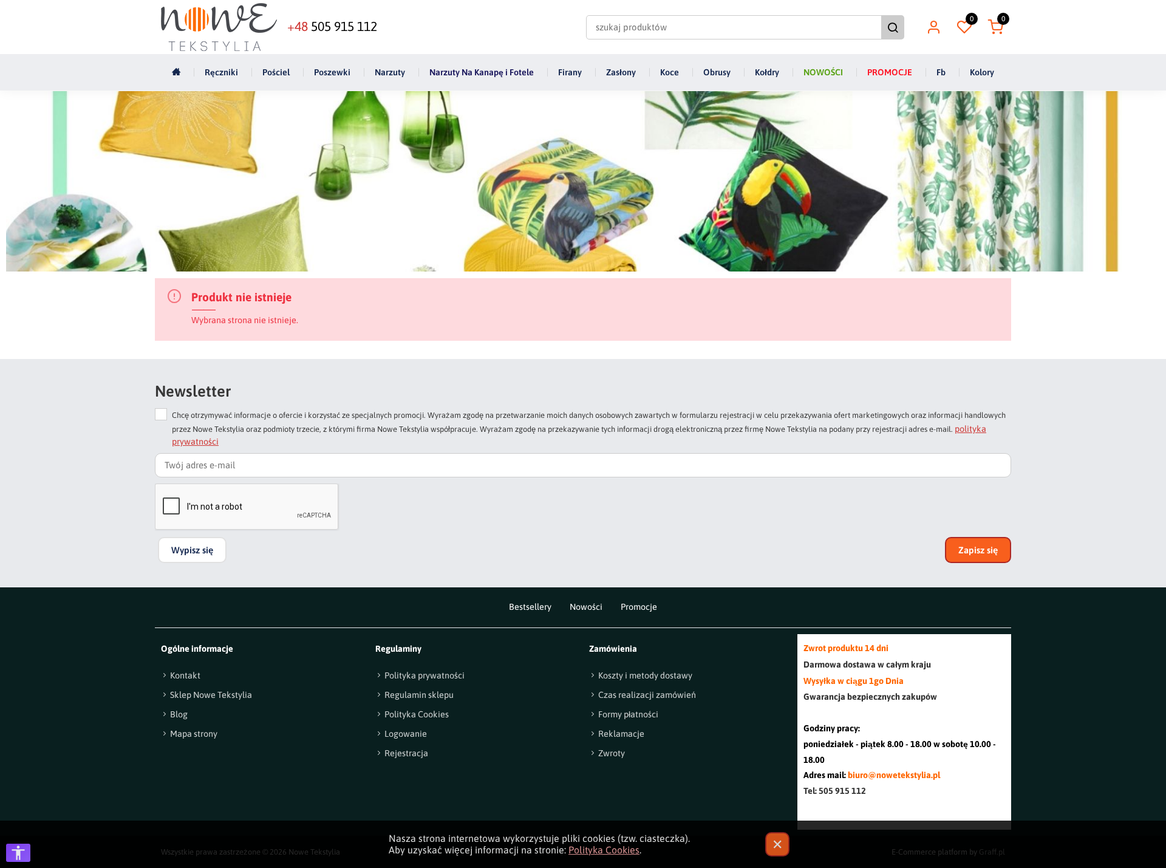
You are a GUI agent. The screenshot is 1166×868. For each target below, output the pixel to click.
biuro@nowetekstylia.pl (894, 775)
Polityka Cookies (603, 849)
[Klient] (933, 27)
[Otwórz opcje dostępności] (18, 853)
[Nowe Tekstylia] (219, 27)
